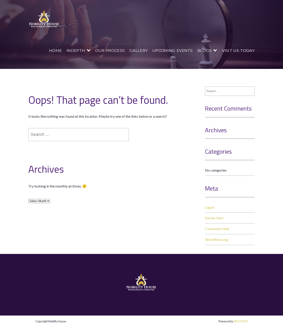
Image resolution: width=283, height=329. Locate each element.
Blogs (204, 50)
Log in (209, 207)
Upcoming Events (172, 50)
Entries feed (214, 218)
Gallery (138, 50)
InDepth (76, 50)
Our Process (110, 50)
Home (55, 50)
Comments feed (217, 229)
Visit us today (238, 50)
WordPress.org (216, 239)
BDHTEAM (241, 321)
